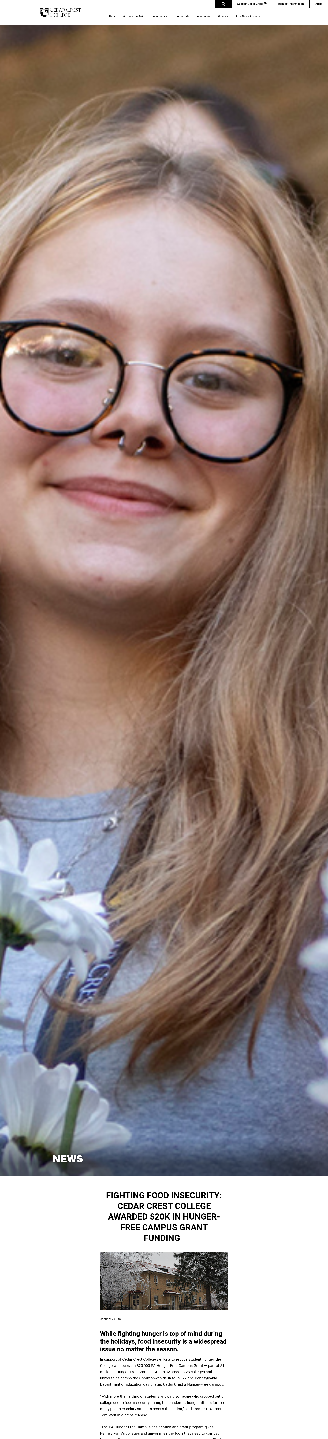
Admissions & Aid (134, 16)
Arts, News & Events (248, 16)
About (112, 16)
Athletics (222, 16)
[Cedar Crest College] (60, 12)
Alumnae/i (203, 16)
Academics (160, 16)
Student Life (182, 16)
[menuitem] (112, 20)
